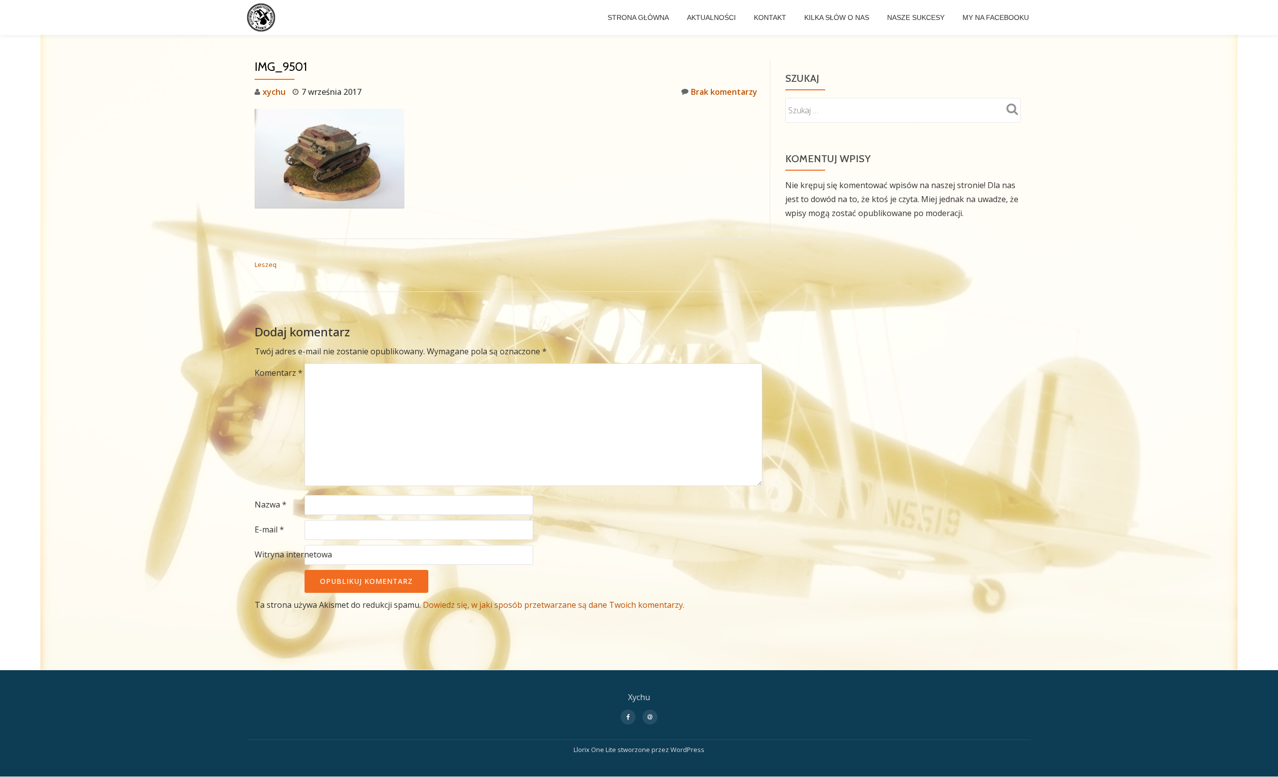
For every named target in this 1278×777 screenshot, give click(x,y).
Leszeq (266, 264)
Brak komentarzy (724, 91)
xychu (274, 91)
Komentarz (279, 372)
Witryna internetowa (293, 554)
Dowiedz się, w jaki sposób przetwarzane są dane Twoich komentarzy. (553, 604)
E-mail (269, 529)
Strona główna (638, 17)
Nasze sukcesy (916, 17)
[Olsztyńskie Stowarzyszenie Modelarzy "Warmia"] (263, 17)
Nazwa (271, 504)
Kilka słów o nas (836, 17)
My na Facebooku (995, 17)
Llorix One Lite (596, 749)
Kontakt (770, 17)
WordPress (687, 749)
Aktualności (711, 17)
